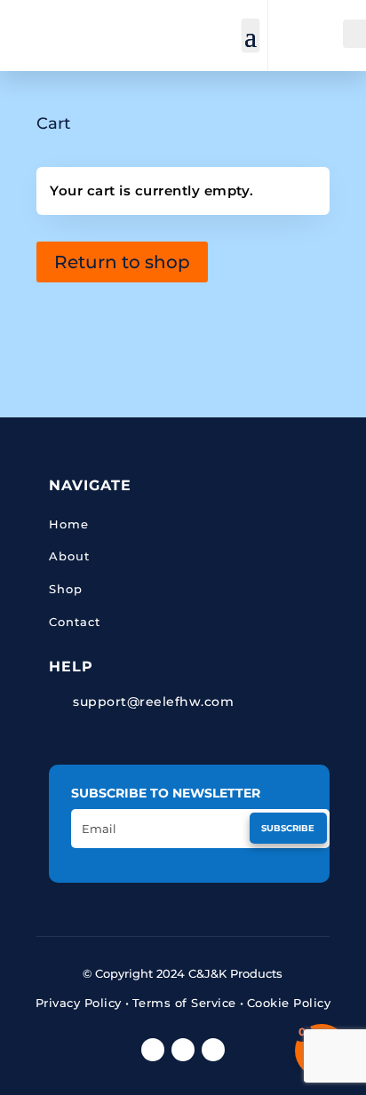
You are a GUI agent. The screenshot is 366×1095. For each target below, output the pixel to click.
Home (69, 524)
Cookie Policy (289, 1003)
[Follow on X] (183, 1049)
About (69, 556)
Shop (66, 589)
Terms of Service (184, 1003)
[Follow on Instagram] (213, 1049)
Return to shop (122, 262)
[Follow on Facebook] (152, 1049)
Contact (74, 622)
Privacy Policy (79, 1003)
